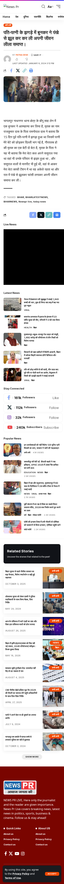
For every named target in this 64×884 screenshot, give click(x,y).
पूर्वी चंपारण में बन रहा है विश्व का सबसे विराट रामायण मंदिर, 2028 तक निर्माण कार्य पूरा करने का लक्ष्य (42, 507)
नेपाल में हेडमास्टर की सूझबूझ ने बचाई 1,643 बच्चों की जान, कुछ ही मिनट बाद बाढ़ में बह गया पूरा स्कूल (41, 302)
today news (39, 201)
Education (30, 472)
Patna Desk (22, 55)
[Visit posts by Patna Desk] (7, 59)
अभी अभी (8, 25)
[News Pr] (11, 6)
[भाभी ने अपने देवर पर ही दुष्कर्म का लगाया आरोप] (53, 720)
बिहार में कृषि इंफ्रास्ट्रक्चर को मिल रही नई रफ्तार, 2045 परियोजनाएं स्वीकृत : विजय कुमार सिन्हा (20, 646)
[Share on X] (18, 71)
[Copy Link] (24, 71)
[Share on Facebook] (11, 71)
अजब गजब (42, 494)
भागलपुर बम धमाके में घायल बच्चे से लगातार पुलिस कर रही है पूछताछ (18, 738)
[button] (52, 874)
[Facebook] (33, 397)
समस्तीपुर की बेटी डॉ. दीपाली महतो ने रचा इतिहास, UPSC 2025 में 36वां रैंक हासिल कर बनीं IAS (41, 464)
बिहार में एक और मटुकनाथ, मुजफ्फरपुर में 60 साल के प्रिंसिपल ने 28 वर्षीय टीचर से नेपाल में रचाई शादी (41, 486)
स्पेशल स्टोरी (37, 515)
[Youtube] (33, 427)
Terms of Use (13, 878)
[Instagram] (33, 417)
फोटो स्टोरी (27, 529)
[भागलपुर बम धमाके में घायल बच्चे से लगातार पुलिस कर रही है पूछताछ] (53, 741)
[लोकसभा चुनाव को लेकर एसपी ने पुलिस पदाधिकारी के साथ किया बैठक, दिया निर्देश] (53, 602)
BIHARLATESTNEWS (36, 197)
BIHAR (20, 197)
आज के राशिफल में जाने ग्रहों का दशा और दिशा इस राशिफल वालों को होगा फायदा (21, 623)
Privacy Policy (20, 873)
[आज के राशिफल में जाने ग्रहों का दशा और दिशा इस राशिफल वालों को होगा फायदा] (53, 626)
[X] (33, 407)
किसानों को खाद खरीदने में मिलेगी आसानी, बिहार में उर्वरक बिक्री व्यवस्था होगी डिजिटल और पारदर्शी (42, 355)
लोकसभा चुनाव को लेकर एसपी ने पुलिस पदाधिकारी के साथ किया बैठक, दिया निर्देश (20, 599)
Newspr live (25, 201)
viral (27, 310)
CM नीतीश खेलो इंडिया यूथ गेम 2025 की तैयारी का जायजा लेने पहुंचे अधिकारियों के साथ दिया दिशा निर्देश (21, 693)
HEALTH (28, 327)
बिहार (35, 327)
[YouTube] (17, 853)
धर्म (25, 515)
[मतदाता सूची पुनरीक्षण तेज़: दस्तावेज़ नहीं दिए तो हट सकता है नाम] (53, 673)
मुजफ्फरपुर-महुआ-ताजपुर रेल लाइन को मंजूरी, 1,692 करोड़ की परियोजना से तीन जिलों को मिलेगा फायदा (41, 337)
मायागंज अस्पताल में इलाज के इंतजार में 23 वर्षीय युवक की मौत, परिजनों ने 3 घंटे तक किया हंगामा (42, 319)
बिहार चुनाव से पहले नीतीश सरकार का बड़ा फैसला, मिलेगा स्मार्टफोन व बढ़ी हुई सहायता (20, 574)
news (40, 472)
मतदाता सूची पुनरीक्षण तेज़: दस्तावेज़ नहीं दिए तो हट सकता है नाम (20, 669)
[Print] (31, 71)
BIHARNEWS (10, 201)
